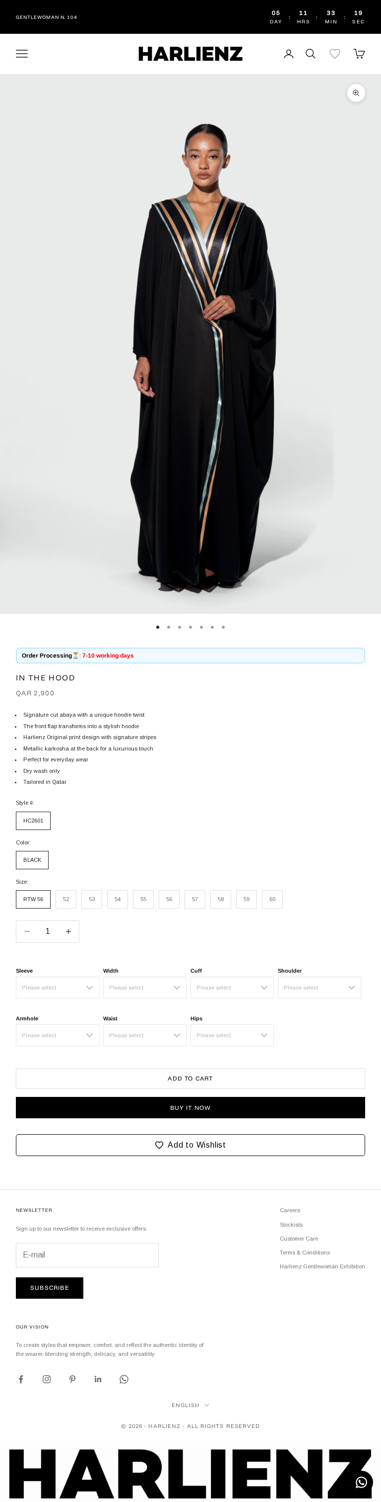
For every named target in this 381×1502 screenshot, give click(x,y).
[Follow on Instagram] (47, 1379)
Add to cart (190, 1078)
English (185, 1405)
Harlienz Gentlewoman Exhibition (322, 1266)
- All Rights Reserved (221, 1425)
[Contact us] (361, 1482)
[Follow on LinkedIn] (98, 1379)
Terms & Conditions (305, 1252)
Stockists (291, 1225)
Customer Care (299, 1239)
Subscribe (49, 1287)
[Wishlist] (335, 54)
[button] (190, 1145)
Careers (290, 1210)
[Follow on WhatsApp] (124, 1379)
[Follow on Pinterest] (72, 1379)
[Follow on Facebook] (21, 1379)
